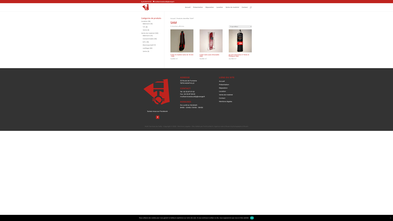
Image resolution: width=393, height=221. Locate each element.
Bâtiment (146, 24)
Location (219, 7)
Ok (252, 218)
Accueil (187, 7)
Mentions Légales (183, 126)
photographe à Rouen (240, 126)
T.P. (144, 27)
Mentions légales (225, 101)
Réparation (210, 7)
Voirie (145, 30)
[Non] (390, 218)
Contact (245, 7)
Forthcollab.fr (208, 126)
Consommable (148, 39)
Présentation (198, 7)
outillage (146, 48)
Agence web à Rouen (222, 126)
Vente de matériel (232, 7)
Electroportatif (148, 45)
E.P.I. (144, 42)
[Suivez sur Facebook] (157, 117)
